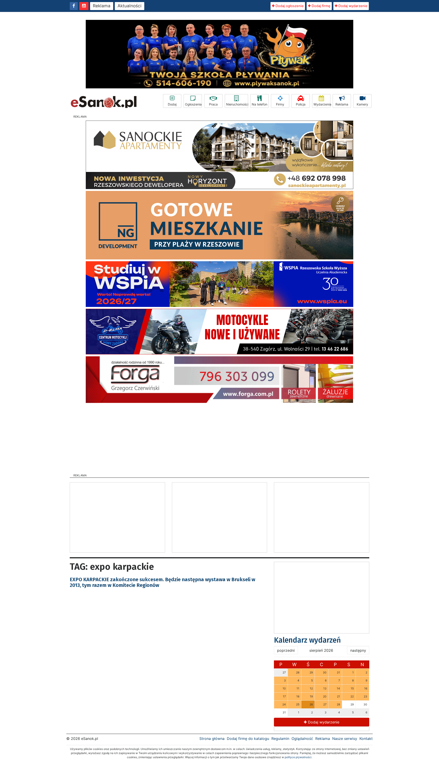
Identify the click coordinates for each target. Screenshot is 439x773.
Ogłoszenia (193, 104)
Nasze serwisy (344, 738)
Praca (213, 104)
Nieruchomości (237, 104)
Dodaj (172, 104)
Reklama (101, 5)
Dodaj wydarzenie (352, 6)
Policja (300, 104)
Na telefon (259, 104)
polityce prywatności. (298, 757)
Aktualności (130, 5)
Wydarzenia (321, 104)
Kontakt (366, 738)
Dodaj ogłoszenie (289, 6)
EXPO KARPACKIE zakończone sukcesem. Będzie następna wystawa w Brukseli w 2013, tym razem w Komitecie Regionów (162, 582)
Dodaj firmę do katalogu (248, 738)
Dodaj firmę (320, 6)
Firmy (280, 104)
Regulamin (280, 738)
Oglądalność (302, 738)
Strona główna (212, 738)
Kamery (362, 104)
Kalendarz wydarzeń (307, 640)
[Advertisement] (219, 437)
